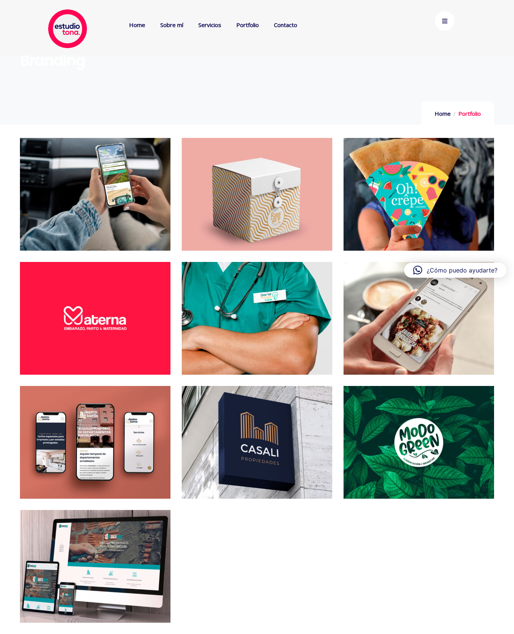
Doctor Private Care (256, 323)
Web (113, 186)
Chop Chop (418, 199)
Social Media (99, 310)
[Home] (67, 28)
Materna (95, 323)
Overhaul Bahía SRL (95, 571)
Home (443, 113)
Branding (84, 186)
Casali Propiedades (256, 447)
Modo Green (418, 447)
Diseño (437, 186)
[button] (455, 270)
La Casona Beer (419, 323)
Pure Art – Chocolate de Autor (256, 198)
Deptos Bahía (95, 447)
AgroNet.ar (95, 199)
